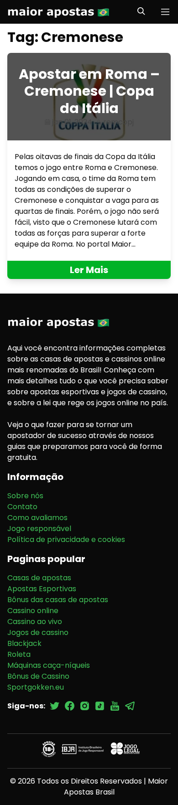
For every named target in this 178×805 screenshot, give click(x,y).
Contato (22, 506)
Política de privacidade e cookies (66, 539)
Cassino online (32, 610)
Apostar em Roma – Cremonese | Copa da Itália (89, 91)
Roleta (19, 654)
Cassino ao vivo (34, 621)
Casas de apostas (39, 578)
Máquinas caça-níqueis (48, 665)
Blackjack (24, 643)
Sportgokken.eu (35, 687)
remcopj (118, 122)
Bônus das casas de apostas (57, 599)
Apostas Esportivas (41, 588)
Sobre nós (25, 495)
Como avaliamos (37, 517)
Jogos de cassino (37, 632)
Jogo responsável (39, 528)
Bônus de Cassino (38, 676)
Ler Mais (89, 269)
